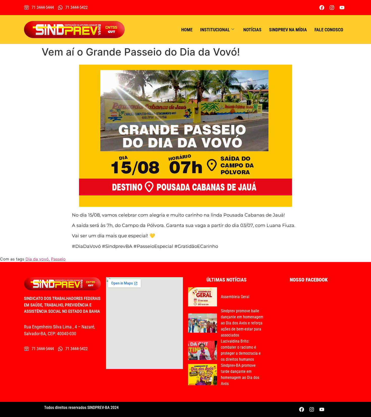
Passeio (58, 259)
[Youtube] (342, 8)
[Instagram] (332, 8)
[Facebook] (322, 8)
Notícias (252, 29)
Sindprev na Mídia (288, 29)
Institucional (215, 29)
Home (187, 29)
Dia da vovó (37, 259)
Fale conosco (328, 29)
